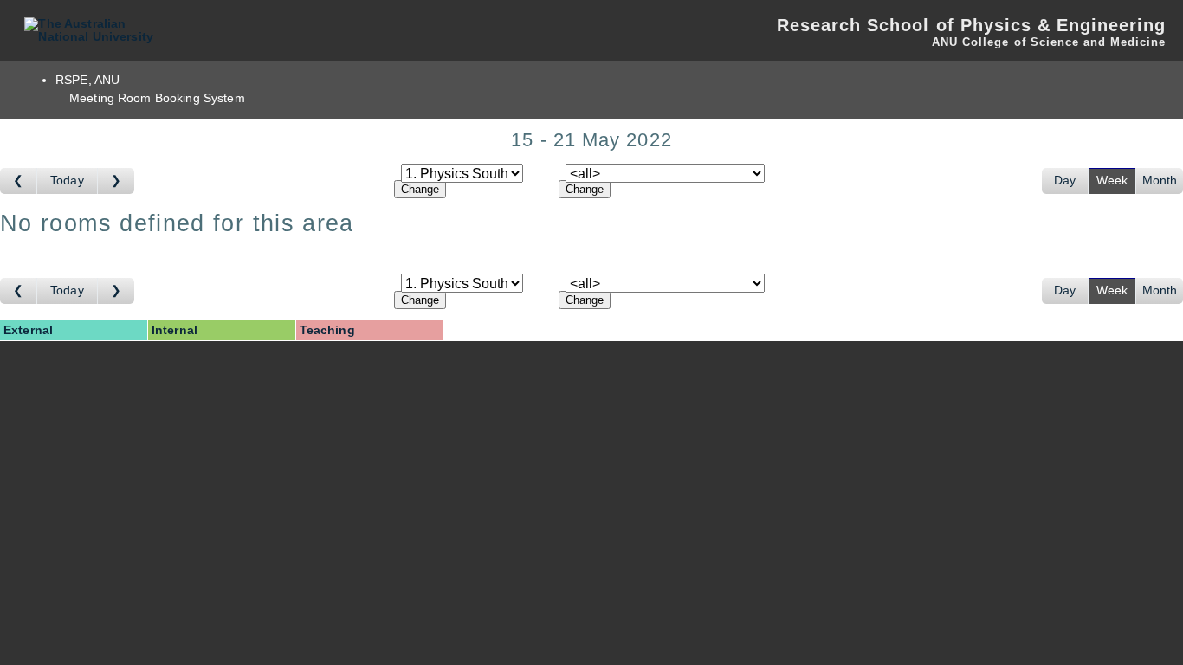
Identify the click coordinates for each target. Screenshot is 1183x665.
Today (67, 180)
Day (1065, 180)
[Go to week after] (116, 181)
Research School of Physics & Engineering (971, 25)
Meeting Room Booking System (157, 98)
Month (1160, 180)
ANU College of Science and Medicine (1049, 42)
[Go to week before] (18, 181)
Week (1112, 180)
